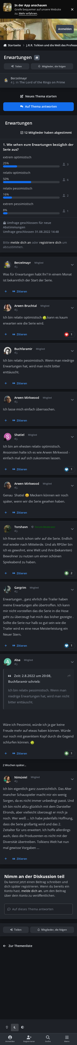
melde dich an (20, 242)
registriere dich (50, 242)
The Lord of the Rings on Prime (42, 82)
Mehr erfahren (10, 9)
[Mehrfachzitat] (6, 291)
